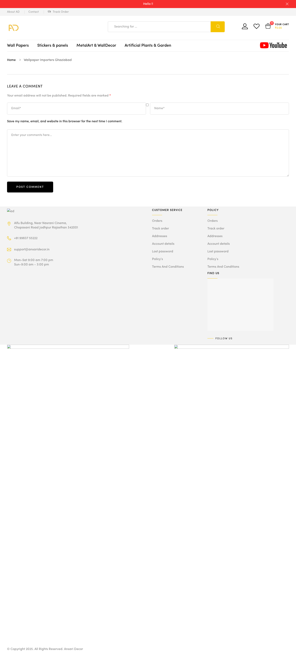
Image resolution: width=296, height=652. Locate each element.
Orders (157, 221)
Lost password (162, 251)
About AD (13, 11)
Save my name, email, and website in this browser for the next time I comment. (64, 121)
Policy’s (157, 259)
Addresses (159, 236)
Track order (160, 228)
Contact (33, 11)
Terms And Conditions (168, 266)
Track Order (61, 11)
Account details (163, 244)
